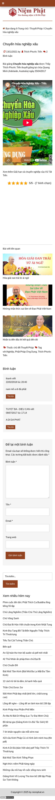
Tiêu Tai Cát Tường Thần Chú (18, 640)
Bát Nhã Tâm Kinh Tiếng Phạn (18, 757)
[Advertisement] (27, 214)
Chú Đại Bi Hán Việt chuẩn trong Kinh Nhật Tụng (27, 624)
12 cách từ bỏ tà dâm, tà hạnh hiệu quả (22, 681)
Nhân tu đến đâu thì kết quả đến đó (20, 339)
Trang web (11, 537)
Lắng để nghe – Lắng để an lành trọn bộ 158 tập (27, 703)
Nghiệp (10, 351)
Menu (27, 3)
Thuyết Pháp (27, 347)
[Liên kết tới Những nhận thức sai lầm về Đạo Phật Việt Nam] (27, 295)
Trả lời (10, 396)
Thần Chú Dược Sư (13, 687)
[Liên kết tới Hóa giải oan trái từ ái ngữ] (27, 264)
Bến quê (7, 647)
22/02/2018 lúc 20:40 (16, 382)
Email (9, 521)
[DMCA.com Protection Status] (7, 798)
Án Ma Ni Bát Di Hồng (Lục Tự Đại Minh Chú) (26, 716)
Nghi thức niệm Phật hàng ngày (19, 764)
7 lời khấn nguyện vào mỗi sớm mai (21, 732)
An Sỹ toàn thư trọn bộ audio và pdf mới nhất (25, 653)
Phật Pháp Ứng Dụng (26, 351)
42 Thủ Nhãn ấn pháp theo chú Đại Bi (22, 659)
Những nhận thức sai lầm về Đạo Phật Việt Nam (27, 309)
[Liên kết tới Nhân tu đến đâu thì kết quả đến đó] (27, 326)
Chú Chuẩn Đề (10, 665)
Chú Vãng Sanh (11, 618)
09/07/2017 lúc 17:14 (16, 413)
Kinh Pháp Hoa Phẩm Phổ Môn (18, 709)
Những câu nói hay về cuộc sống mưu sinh (24, 770)
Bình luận (11, 462)
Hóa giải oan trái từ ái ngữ (16, 278)
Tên (8, 504)
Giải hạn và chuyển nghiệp (27, 172)
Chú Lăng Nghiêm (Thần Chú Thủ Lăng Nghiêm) (27, 612)
